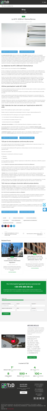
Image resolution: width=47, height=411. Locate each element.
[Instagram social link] (37, 398)
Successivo (6, 313)
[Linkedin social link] (11, 226)
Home (21, 12)
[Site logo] (5, 2)
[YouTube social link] (40, 398)
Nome (18, 303)
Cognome (34, 303)
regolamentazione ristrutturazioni (30, 220)
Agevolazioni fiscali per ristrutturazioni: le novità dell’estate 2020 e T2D (35, 258)
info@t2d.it (39, 395)
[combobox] (38, 310)
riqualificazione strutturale (8, 222)
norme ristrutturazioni (16, 220)
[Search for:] (23, 6)
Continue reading (12, 272)
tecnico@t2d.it (39, 386)
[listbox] (8, 305)
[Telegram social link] (14, 226)
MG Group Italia (10, 408)
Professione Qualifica (6, 303)
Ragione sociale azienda (7, 308)
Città (18, 308)
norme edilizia (6, 220)
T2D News (22, 21)
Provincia (34, 308)
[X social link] (5, 226)
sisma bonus (18, 222)
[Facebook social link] (2, 226)
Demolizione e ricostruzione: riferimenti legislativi (12, 260)
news (25, 12)
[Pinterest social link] (8, 226)
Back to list (23, 233)
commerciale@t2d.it (39, 391)
